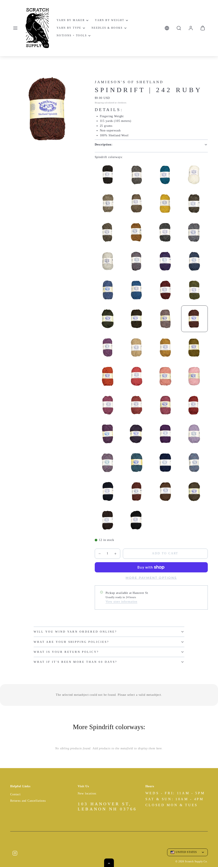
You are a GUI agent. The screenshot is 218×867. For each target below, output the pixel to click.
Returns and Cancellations (28, 800)
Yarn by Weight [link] (109, 20)
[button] (15, 28)
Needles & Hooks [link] (107, 27)
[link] (191, 28)
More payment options (151, 578)
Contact (15, 794)
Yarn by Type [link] (69, 27)
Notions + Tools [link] (72, 35)
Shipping (99, 103)
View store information (121, 601)
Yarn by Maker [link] (71, 20)
